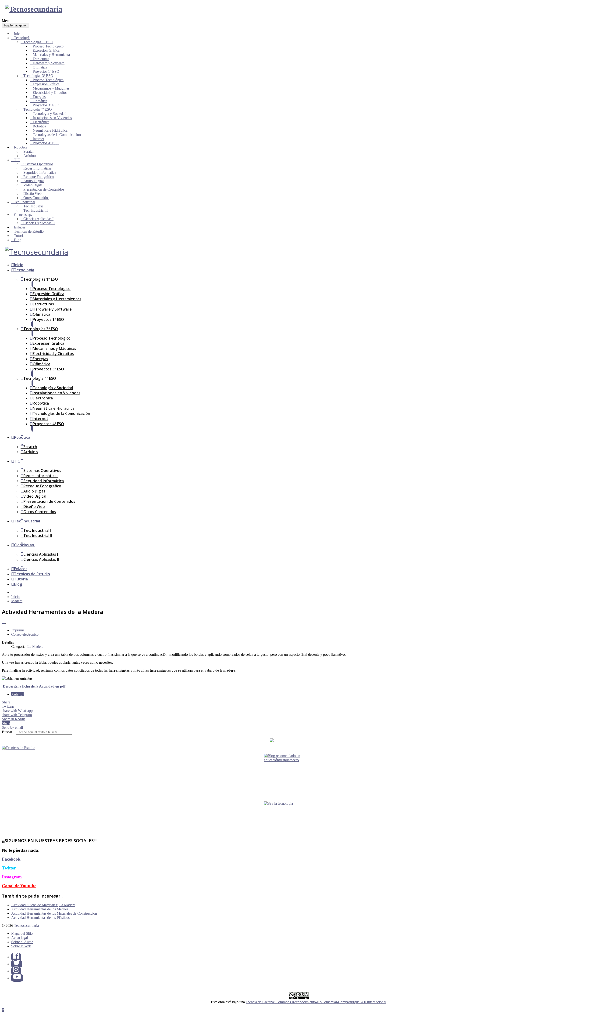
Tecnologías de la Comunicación (57, 135)
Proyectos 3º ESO (46, 105)
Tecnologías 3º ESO (38, 76)
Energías (39, 97)
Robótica (39, 126)
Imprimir (17, 630)
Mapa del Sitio (22, 933)
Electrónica (41, 122)
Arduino (29, 156)
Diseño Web (32, 194)
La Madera (35, 646)
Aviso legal (19, 938)
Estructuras (41, 59)
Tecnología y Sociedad (49, 114)
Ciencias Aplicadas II (39, 223)
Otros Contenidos (36, 198)
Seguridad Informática (39, 172)
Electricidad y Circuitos (50, 92)
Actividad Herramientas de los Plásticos (40, 918)
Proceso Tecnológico (48, 46)
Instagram (12, 876)
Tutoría (19, 236)
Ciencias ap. (23, 215)
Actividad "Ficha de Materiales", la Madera (43, 905)
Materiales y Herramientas (52, 55)
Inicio (18, 34)
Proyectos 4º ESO (46, 143)
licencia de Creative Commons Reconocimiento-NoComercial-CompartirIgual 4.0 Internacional (316, 1002)
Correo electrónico (25, 634)
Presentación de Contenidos (43, 189)
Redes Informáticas (37, 168)
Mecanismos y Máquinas (51, 88)
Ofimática (40, 67)
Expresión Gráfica (46, 50)
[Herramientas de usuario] (4, 623)
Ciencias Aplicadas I (38, 219)
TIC (17, 160)
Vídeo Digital (33, 185)
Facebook (11, 859)
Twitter (9, 868)
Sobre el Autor (22, 942)
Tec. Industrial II (35, 210)
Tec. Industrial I (34, 206)
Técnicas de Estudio (29, 231)
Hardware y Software (48, 63)
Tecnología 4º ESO (37, 109)
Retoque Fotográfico (38, 177)
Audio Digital (33, 181)
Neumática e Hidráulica (50, 130)
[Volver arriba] (3, 1010)
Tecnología (22, 38)
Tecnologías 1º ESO (38, 42)
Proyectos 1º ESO (46, 71)
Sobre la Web (21, 946)
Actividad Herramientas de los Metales (39, 909)
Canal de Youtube (19, 885)
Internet (38, 139)
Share (6, 702)
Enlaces (19, 227)
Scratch (28, 151)
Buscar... (8, 732)
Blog (17, 240)
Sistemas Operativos (38, 164)
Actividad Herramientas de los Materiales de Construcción (54, 913)
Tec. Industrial (24, 202)
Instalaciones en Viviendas (52, 118)
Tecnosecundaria (26, 925)
